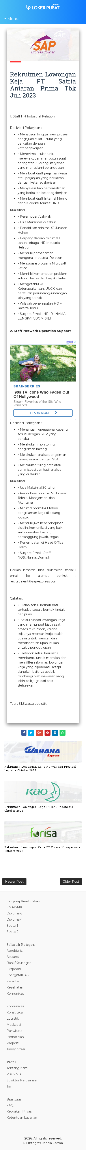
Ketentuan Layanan (22, 1118)
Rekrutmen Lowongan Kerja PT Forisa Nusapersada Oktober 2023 (42, 849)
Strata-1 (12, 926)
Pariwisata (14, 1031)
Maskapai (14, 1025)
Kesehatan (15, 987)
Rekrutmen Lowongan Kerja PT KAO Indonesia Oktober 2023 (38, 808)
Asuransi (13, 957)
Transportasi (16, 1049)
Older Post (71, 882)
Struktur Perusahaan (22, 1080)
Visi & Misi (14, 1074)
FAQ (10, 1105)
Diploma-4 (15, 919)
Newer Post (14, 882)
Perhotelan (15, 1037)
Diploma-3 (14, 913)
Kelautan (13, 981)
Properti (13, 1043)
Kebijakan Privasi (19, 1111)
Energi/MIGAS (18, 975)
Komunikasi (15, 994)
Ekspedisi (14, 969)
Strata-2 (13, 932)
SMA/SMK (14, 907)
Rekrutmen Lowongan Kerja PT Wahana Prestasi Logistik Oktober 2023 (40, 768)
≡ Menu (11, 18)
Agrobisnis (14, 951)
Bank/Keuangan (19, 963)
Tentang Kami (17, 1068)
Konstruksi (15, 1012)
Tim (9, 1086)
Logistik (13, 1018)
